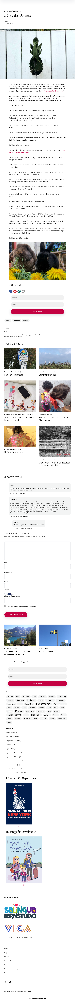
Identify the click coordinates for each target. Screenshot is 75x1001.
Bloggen (20, 700)
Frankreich (16, 707)
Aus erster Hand (11, 737)
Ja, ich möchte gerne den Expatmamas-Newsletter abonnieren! (22, 606)
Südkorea (17, 718)
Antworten (25, 494)
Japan (62, 707)
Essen (20, 704)
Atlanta (34, 696)
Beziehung (62, 697)
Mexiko (56, 711)
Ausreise (42, 696)
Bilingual (10, 700)
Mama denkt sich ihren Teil (53, 91)
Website (6, 581)
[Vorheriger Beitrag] (20, 635)
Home (6, 949)
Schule (46, 715)
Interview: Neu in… (11, 765)
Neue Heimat (14, 715)
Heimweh (41, 707)
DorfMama (13, 499)
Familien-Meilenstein (13, 375)
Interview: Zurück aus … (13, 769)
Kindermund (30, 711)
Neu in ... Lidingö (46, 652)
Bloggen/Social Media (10, 414)
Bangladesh (51, 696)
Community (7, 961)
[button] (10, 291)
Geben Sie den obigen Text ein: (12, 596)
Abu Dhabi (10, 696)
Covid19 (8, 320)
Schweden (55, 714)
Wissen (6, 957)
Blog (5, 953)
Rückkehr (25, 320)
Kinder (19, 711)
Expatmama (17, 320)
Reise (26, 715)
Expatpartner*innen (59, 704)
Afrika (17, 696)
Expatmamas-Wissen (10, 649)
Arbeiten (26, 697)
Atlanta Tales (10, 733)
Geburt (24, 707)
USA (52, 718)
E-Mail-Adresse (8, 572)
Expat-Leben (10, 749)
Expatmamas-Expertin (12, 753)
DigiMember (43, 998)
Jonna (6, 22)
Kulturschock (40, 711)
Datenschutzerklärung (11, 969)
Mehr (18, 826)
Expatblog (29, 704)
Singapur (63, 715)
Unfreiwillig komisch (13, 452)
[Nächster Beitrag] (55, 635)
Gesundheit (32, 707)
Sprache (10, 718)
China (41, 700)
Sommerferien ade (47, 375)
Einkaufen (60, 700)
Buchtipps (31, 700)
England (11, 704)
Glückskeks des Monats (13, 761)
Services (7, 965)
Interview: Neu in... (44, 649)
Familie (9, 707)
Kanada (10, 711)
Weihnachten (62, 718)
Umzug (43, 719)
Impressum (7, 973)
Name (6, 562)
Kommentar (7, 540)
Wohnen (9, 722)
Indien (49, 707)
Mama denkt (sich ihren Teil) (12, 11)
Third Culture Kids (30, 719)
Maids (49, 711)
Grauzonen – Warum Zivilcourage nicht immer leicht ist (54, 464)
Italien (55, 707)
